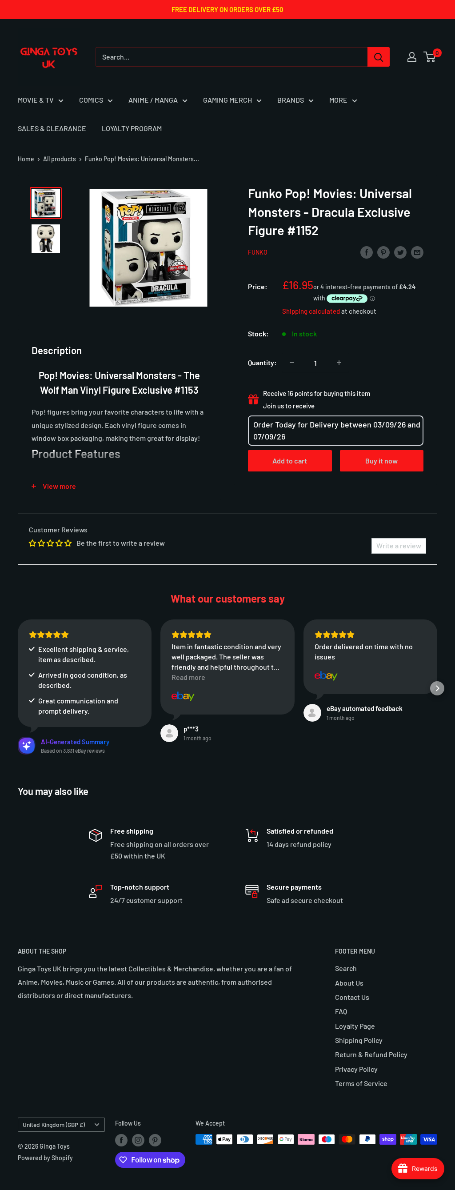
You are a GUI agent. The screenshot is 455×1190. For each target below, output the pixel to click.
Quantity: (262, 362)
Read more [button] (188, 677)
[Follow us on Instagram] (138, 1140)
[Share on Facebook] (366, 252)
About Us (349, 982)
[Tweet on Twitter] (400, 252)
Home (26, 159)
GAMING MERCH (227, 100)
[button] (18, 688)
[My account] (411, 57)
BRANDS (290, 100)
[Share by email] (417, 252)
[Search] (378, 57)
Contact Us (352, 997)
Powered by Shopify (45, 1158)
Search (346, 968)
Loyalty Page (355, 1026)
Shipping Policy (359, 1040)
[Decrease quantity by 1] (292, 362)
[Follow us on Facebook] (121, 1140)
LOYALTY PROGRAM (132, 128)
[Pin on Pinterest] (383, 252)
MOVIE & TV (36, 100)
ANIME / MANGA (153, 100)
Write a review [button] (398, 545)
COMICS (91, 100)
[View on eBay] (183, 696)
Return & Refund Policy (371, 1054)
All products (59, 159)
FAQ (341, 1011)
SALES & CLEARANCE (52, 128)
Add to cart (289, 460)
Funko (257, 252)
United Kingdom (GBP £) (54, 1124)
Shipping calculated (311, 311)
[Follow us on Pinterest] (155, 1140)
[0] (429, 57)
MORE (338, 100)
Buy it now (381, 460)
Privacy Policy (356, 1069)
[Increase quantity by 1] (339, 362)
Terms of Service (361, 1083)
